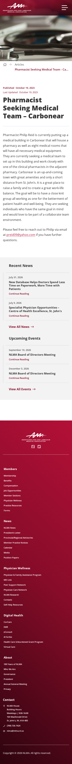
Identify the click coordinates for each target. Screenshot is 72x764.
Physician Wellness (13, 500)
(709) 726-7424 (13, 725)
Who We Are (10, 669)
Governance (9, 674)
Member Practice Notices (16, 542)
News (7, 521)
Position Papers (11, 557)
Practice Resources (13, 505)
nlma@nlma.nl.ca (15, 730)
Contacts (8, 599)
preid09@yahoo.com (20, 235)
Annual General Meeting (15, 684)
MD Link (8, 579)
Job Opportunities (12, 490)
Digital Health (13, 615)
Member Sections (12, 495)
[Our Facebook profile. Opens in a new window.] (33, 446)
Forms (7, 510)
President (8, 679)
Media (7, 552)
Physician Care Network (15, 589)
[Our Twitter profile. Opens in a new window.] (39, 446)
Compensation (11, 485)
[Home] (17, 8)
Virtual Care (9, 646)
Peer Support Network (15, 584)
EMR (6, 627)
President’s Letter (12, 532)
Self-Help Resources (13, 604)
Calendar (8, 547)
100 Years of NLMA (13, 664)
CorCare (8, 622)
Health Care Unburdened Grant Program (23, 641)
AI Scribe (8, 637)
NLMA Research (11, 594)
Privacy (7, 689)
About (8, 657)
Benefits (7, 480)
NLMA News (10, 527)
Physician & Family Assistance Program (22, 574)
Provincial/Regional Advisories (18, 537)
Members (10, 469)
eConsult (8, 632)
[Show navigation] (65, 8)
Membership (10, 475)
